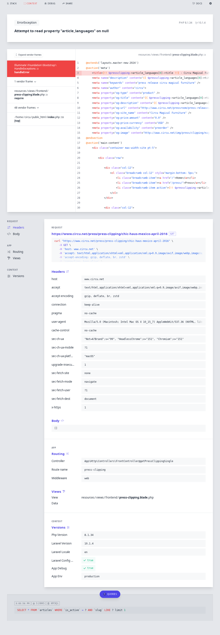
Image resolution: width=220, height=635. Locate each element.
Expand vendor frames (29, 54)
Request (12, 221)
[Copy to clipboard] (201, 241)
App (9, 245)
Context (12, 269)
